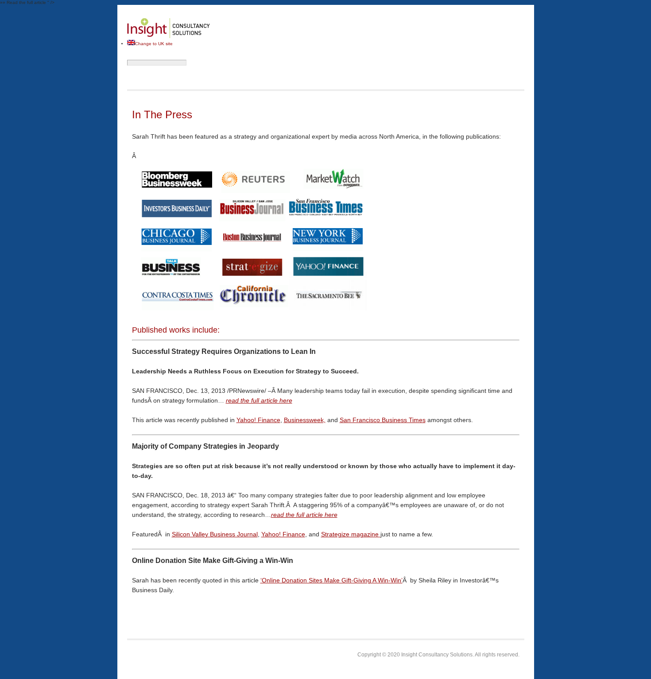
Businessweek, (305, 419)
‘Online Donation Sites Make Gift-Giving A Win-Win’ (331, 580)
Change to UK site (154, 43)
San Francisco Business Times (383, 419)
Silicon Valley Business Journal (215, 534)
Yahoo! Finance (258, 419)
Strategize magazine (350, 534)
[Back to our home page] (168, 37)
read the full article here (259, 400)
